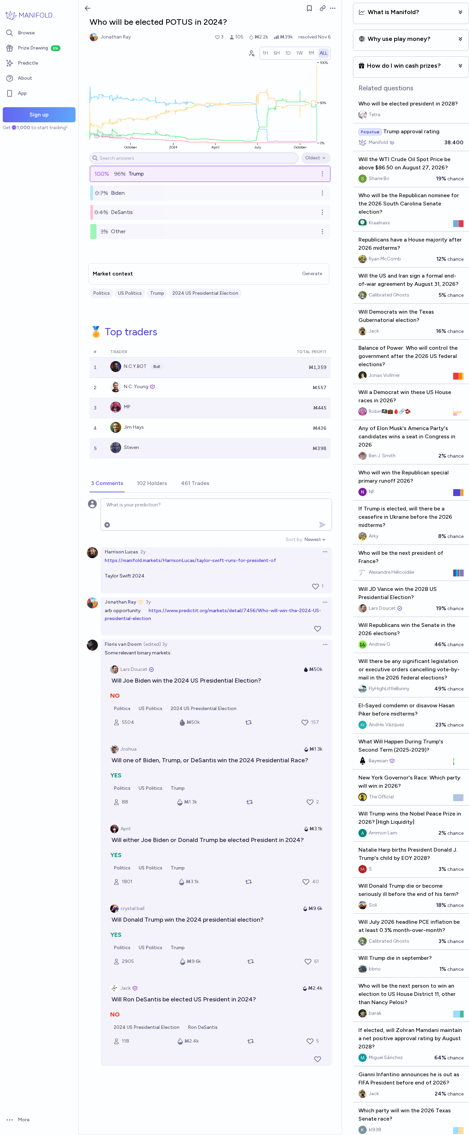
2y (143, 552)
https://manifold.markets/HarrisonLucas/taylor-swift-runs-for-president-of (190, 560)
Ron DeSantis (203, 1027)
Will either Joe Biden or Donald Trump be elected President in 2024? (208, 840)
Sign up (39, 114)
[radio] (265, 53)
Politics (101, 293)
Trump (157, 293)
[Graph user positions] (251, 53)
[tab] (107, 483)
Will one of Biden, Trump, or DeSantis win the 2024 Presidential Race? (210, 760)
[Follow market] (309, 8)
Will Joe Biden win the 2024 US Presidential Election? (186, 680)
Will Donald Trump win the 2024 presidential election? (188, 919)
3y (148, 602)
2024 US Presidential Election (205, 293)
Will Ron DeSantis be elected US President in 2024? (184, 999)
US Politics (130, 293)
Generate (312, 274)
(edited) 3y (155, 644)
